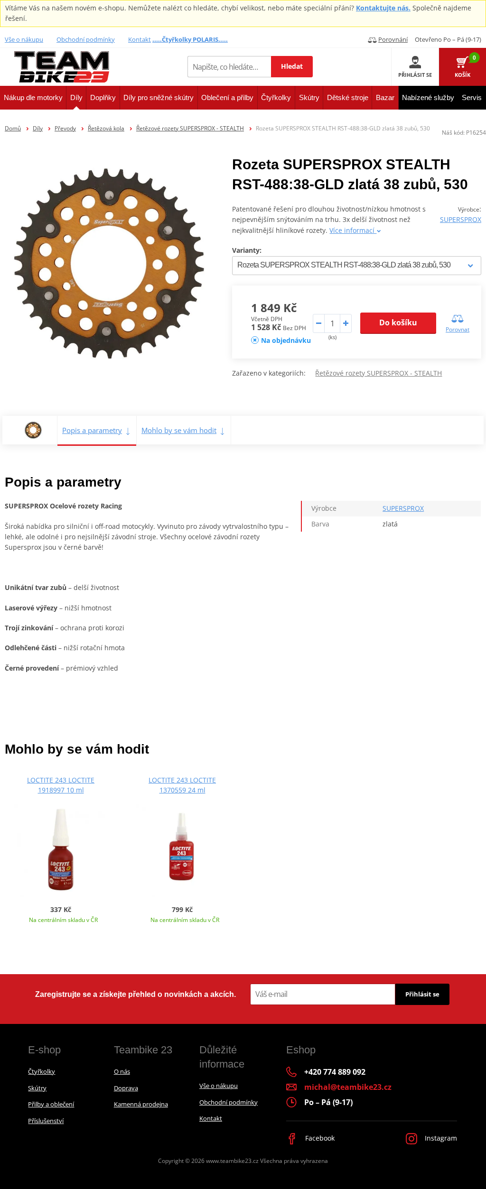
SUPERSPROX (460, 219)
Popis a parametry (92, 430)
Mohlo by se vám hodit (178, 430)
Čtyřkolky (41, 1071)
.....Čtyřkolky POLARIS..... (190, 39)
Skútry (37, 1088)
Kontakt (139, 39)
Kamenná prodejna (141, 1104)
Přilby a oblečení (51, 1104)
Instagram (440, 1138)
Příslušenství (46, 1120)
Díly (38, 128)
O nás (122, 1071)
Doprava (126, 1088)
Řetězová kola (106, 128)
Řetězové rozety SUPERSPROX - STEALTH (190, 128)
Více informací (352, 230)
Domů (13, 128)
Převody (65, 128)
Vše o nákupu (24, 39)
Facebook (319, 1138)
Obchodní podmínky (85, 39)
